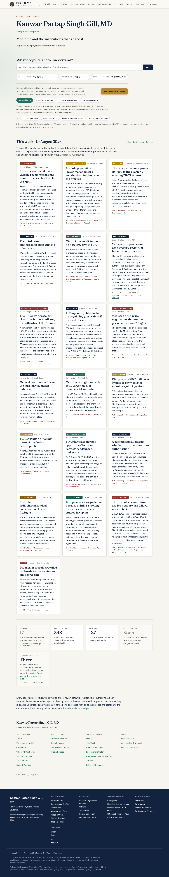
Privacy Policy (127, 739)
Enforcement (104, 4)
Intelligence (78, 4)
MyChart (153, 4)
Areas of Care (22, 761)
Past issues (140, 804)
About (56, 4)
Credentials (21, 747)
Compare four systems (68, 100)
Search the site (57, 743)
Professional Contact (60, 747)
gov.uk (52, 364)
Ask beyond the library (114, 91)
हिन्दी (23, 775)
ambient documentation (98, 118)
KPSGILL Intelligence (95, 747)
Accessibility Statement (131, 743)
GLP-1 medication (50, 118)
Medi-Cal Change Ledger (118, 804)
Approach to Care (24, 756)
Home (47, 4)
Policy (65, 4)
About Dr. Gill (57, 801)
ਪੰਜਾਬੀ (18, 775)
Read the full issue (135, 142)
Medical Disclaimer (129, 747)
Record (32, 226)
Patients (118, 4)
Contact (140, 4)
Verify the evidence (90, 100)
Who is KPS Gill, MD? (25, 752)
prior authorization (30, 118)
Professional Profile (25, 743)
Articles (89, 761)
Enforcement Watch (95, 752)
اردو (28, 775)
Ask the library (24, 100)
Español (34, 775)
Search (129, 4)
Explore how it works (44, 100)
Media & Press (57, 752)
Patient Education (59, 739)
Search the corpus (143, 808)
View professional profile (27, 31)
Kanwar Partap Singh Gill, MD (21, 817)
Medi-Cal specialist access (72, 118)
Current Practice (23, 765)
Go (147, 67)
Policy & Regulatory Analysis (99, 756)
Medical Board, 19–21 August (116, 809)
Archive (149, 142)
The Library (84, 810)
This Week (90, 743)
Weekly (91, 4)
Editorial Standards (94, 765)
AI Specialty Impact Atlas (118, 814)
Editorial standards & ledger (75, 708)
